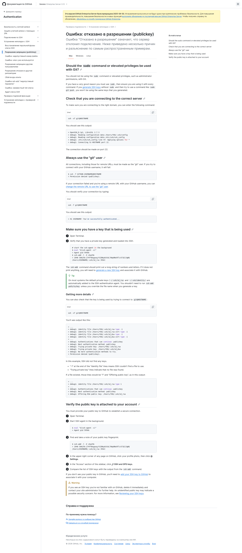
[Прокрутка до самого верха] (236, 547)
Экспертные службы (141, 544)
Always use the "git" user (84, 158)
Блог (154, 544)
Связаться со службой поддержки (83, 523)
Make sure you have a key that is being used (98, 229)
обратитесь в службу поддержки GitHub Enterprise (98, 19)
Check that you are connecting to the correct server (104, 98)
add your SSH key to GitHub (134, 474)
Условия (88, 544)
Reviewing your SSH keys (131, 493)
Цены (127, 544)
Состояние (118, 544)
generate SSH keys (92, 87)
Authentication (13, 16)
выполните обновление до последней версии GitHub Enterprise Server (152, 16)
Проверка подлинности (76, 27)
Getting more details (78, 294)
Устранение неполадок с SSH (101, 27)
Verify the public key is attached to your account (101, 404)
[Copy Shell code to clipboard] (153, 112)
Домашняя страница (13, 12)
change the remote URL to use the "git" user (87, 186)
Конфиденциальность (103, 544)
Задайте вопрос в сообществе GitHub (84, 519)
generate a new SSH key (108, 270)
